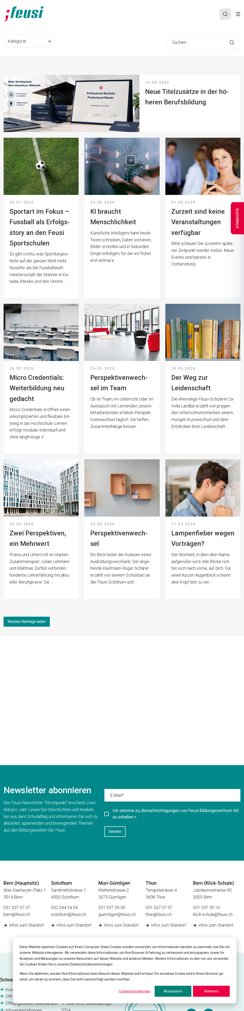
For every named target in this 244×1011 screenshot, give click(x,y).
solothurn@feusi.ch (68, 914)
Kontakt (12, 989)
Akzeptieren (173, 991)
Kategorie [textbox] (17, 41)
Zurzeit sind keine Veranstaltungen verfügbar (198, 222)
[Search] (225, 14)
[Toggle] (238, 14)
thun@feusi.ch (159, 914)
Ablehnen (211, 991)
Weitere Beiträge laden (27, 621)
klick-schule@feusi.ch (213, 914)
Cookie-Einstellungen (135, 991)
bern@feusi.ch (17, 914)
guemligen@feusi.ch (117, 914)
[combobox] (29, 41)
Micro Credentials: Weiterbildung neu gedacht (37, 388)
